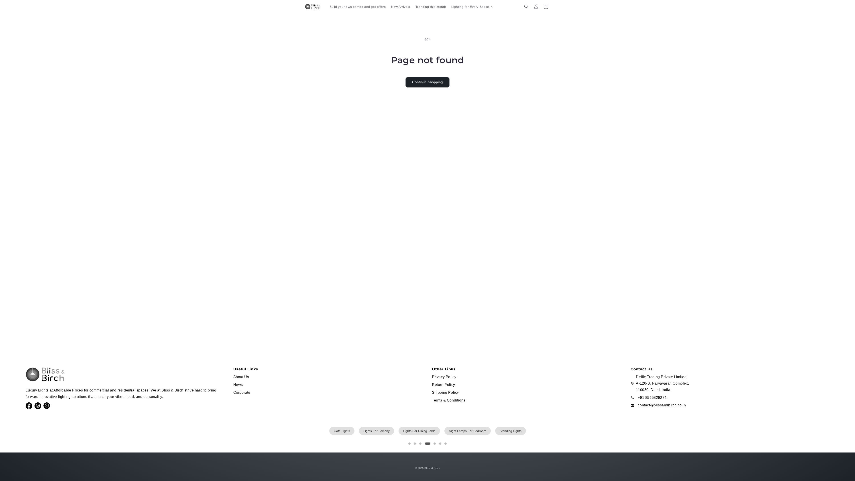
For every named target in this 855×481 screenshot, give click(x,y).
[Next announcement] (548, 16)
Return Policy (443, 385)
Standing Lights (510, 431)
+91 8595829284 (652, 397)
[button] (472, 6)
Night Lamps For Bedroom (467, 431)
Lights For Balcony (376, 431)
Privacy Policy (444, 377)
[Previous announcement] (306, 16)
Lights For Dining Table (419, 431)
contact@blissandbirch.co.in (662, 405)
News (238, 385)
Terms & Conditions (448, 400)
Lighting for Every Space (470, 6)
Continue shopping (427, 82)
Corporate (241, 392)
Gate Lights (342, 431)
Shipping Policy (445, 392)
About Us (241, 377)
